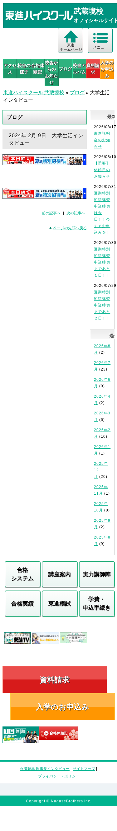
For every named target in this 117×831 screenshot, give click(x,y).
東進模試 (59, 603)
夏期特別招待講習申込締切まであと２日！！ (102, 305)
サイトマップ (84, 769)
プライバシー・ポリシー (58, 776)
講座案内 (59, 574)
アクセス (10, 68)
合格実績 (22, 603)
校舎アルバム (79, 68)
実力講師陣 (97, 574)
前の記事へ (51, 213)
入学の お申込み (107, 69)
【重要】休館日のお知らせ (102, 170)
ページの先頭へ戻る (70, 228)
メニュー (100, 47)
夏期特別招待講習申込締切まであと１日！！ (102, 262)
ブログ (65, 68)
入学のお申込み (62, 707)
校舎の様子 (23, 68)
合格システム (22, 574)
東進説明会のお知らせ (102, 140)
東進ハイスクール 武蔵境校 (33, 92)
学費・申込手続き (97, 603)
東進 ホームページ (71, 47)
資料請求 (93, 68)
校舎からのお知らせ (51, 72)
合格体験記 (37, 68)
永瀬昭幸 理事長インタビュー (45, 769)
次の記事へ (75, 213)
